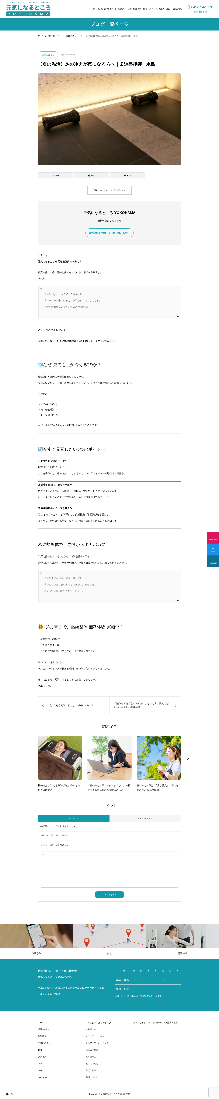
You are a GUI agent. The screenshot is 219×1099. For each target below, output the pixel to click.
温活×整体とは (108, 9)
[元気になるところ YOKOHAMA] (28, 9)
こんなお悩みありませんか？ (99, 1022)
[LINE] (7, 1094)
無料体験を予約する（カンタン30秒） (109, 233)
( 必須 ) (54, 835)
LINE (168, 9)
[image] (60, 760)
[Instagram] (12, 1094)
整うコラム (91, 1057)
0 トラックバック (145, 818)
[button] (31, 758)
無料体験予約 (200, 12)
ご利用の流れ (134, 9)
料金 (145, 9)
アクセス (153, 9)
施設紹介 (122, 9)
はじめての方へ (93, 1050)
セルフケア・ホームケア (97, 1043)
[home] (39, 36)
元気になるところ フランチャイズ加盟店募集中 (155, 1022)
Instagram (177, 9)
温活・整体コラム (94, 1070)
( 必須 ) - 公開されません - (55, 845)
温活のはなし (48, 54)
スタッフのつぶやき (95, 1036)
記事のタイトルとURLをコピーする (109, 190)
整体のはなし (92, 1063)
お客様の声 (91, 1029)
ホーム (96, 9)
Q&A (161, 9)
